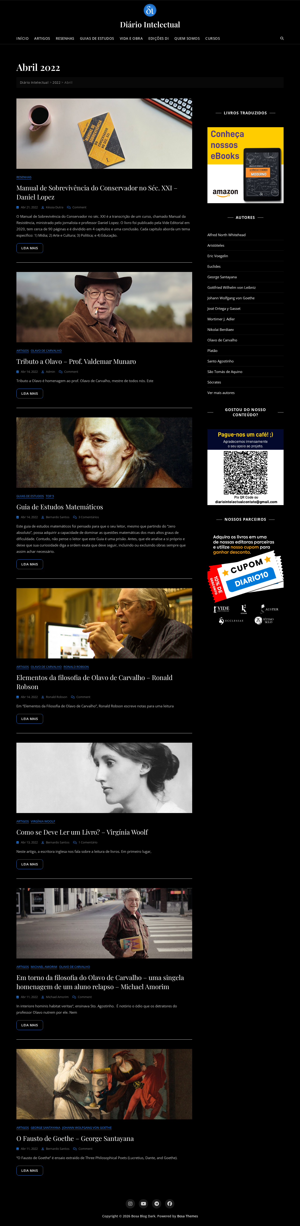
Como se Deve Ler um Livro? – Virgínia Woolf (82, 832)
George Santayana (45, 1127)
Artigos (42, 38)
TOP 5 (50, 496)
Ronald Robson (76, 667)
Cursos (212, 38)
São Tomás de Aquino (224, 371)
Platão (212, 350)
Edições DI (158, 38)
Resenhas (65, 38)
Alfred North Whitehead (226, 234)
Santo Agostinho (220, 361)
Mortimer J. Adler (221, 319)
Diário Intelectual (150, 24)
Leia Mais (29, 248)
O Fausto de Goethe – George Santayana (75, 1138)
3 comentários (89, 517)
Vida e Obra (131, 38)
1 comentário (88, 842)
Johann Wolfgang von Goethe (87, 1127)
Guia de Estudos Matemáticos (59, 506)
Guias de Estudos (97, 38)
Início (22, 38)
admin (50, 371)
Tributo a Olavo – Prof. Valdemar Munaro (76, 361)
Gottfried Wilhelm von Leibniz (231, 287)
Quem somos (187, 38)
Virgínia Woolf (43, 821)
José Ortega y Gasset (223, 308)
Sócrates (214, 382)
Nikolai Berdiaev (220, 329)
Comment (79, 207)
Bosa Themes (187, 1216)
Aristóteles (215, 245)
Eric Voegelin (217, 255)
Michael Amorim (44, 967)
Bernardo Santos (57, 517)
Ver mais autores (221, 392)
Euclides (214, 266)
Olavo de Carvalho (46, 350)
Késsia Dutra (54, 207)
